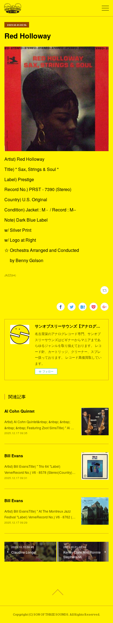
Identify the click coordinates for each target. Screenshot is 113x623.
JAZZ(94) (10, 275)
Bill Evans (13, 455)
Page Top (56, 592)
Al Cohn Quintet (19, 411)
